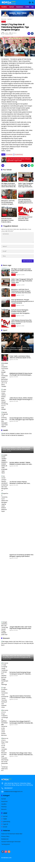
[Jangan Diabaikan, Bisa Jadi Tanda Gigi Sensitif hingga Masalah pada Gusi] (4, 628)
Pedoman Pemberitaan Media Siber (11, 834)
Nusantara (4, 801)
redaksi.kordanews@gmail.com (13, 791)
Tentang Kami (5, 844)
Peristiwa (4, 807)
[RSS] (9, 851)
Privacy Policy (5, 836)
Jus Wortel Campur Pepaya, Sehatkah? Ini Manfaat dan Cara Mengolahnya (20, 482)
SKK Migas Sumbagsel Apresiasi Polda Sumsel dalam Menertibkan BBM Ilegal (8, 185)
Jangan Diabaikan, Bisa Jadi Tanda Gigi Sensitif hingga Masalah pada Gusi (20, 627)
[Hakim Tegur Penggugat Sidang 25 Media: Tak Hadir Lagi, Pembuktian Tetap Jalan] (26, 177)
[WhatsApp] (32, 165)
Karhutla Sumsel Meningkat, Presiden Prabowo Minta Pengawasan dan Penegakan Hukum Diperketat (7, 220)
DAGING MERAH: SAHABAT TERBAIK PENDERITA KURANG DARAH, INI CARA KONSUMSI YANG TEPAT (21, 463)
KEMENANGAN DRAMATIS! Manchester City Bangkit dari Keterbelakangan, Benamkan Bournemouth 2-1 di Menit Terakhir (21, 374)
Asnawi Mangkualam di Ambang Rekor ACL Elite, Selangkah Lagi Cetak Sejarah (22, 418)
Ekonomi (3, 809)
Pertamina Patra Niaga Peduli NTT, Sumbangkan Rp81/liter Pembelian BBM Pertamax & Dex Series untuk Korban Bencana (22, 722)
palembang (19, 154)
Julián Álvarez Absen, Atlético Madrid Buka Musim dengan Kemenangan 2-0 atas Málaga (21, 398)
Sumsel (3, 21)
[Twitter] (25, 165)
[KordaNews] (9, 2)
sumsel (5, 816)
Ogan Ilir (5, 824)
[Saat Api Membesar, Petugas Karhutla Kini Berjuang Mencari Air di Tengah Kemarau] (26, 193)
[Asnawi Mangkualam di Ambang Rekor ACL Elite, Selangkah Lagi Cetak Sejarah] (4, 419)
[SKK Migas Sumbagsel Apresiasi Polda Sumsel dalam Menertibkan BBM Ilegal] (9, 177)
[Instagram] (6, 851)
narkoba (10, 154)
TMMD (5, 819)
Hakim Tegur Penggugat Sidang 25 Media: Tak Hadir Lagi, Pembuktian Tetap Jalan (25, 185)
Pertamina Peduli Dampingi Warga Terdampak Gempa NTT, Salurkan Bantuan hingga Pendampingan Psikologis (20, 673)
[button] (30, 3)
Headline (3, 804)
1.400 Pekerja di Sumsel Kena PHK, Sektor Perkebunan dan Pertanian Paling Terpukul (25, 218)
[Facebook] (22, 165)
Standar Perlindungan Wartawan (11, 841)
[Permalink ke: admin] (3, 33)
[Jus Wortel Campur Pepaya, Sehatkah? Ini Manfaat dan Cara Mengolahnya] (4, 483)
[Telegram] (28, 165)
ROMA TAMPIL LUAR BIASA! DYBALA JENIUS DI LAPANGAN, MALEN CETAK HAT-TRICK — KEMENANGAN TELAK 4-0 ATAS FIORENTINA (21, 357)
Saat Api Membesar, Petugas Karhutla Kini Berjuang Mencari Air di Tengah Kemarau (25, 201)
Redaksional (4, 839)
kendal (5, 827)
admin (6, 33)
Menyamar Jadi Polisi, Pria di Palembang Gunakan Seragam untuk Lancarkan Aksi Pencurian (8, 202)
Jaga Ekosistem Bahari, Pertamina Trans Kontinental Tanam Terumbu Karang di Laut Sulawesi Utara (20, 696)
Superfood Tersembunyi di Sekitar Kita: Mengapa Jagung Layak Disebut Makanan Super (21, 555)
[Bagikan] (32, 33)
